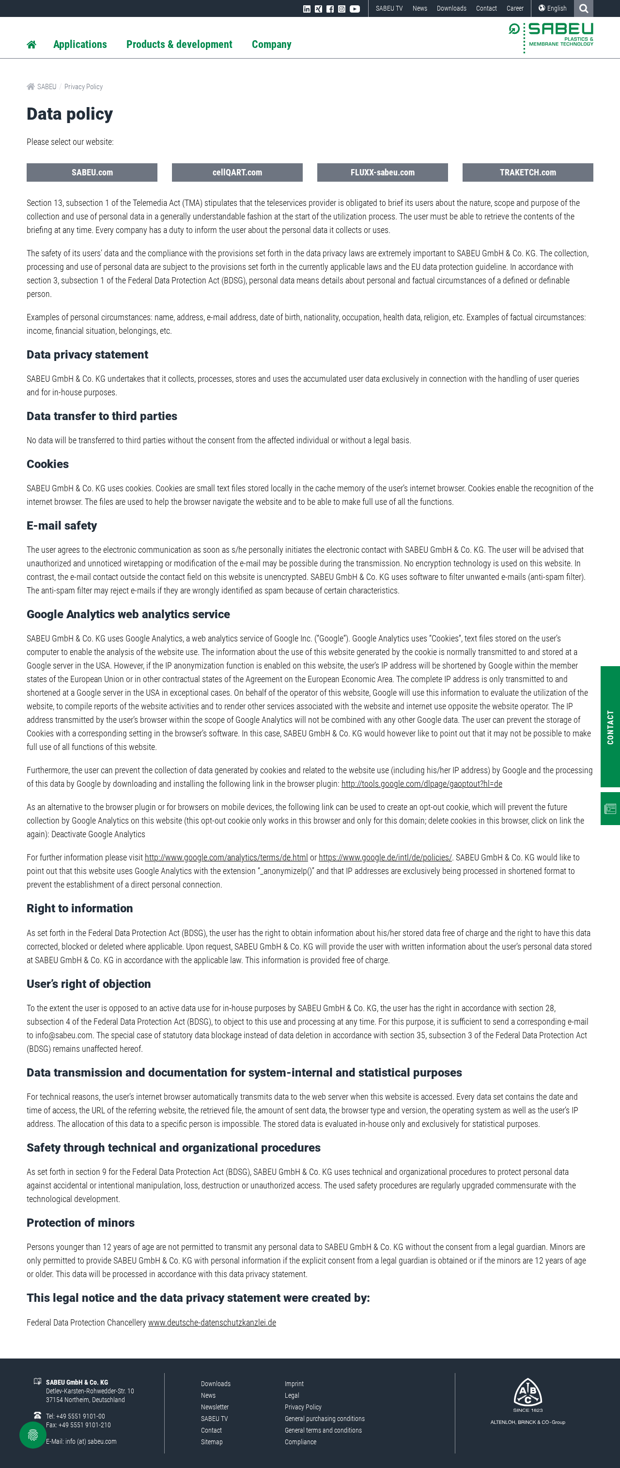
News (420, 8)
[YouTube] (355, 8)
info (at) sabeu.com (91, 1441)
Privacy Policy (83, 86)
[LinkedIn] (306, 8)
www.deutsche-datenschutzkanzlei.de (212, 1322)
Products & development (179, 44)
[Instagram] (341, 8)
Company (272, 44)
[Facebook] (330, 8)
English (557, 8)
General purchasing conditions (325, 1418)
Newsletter (215, 1407)
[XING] (318, 8)
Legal (292, 1395)
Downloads (451, 8)
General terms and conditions (323, 1430)
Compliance (300, 1442)
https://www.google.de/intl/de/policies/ (385, 857)
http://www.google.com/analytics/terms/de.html (226, 857)
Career (515, 8)
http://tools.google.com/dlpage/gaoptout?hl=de (421, 784)
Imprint (294, 1384)
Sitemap (212, 1442)
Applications (80, 44)
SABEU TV (389, 8)
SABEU (47, 86)
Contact (486, 8)
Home (31, 44)
